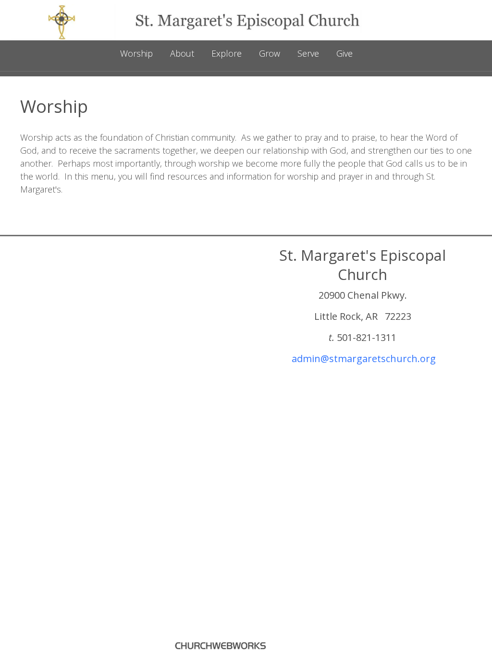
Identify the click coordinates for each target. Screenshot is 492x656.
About (182, 53)
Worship (136, 53)
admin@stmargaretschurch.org (364, 358)
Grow (269, 53)
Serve (308, 53)
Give (344, 53)
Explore (226, 53)
